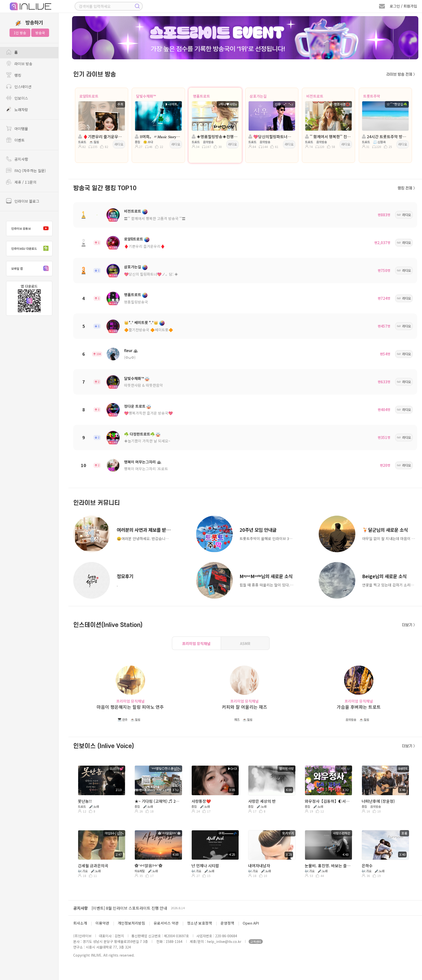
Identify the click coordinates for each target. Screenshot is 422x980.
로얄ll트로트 (88, 96)
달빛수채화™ (146, 96)
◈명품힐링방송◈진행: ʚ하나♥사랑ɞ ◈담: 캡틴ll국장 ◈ (217, 136)
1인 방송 (20, 32)
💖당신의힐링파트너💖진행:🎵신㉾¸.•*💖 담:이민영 (273, 136)
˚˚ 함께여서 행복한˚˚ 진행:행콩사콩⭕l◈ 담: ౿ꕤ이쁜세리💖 (330, 136)
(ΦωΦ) (130, 357)
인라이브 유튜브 (21, 228)
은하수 (367, 865)
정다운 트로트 (135, 406)
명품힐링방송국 (136, 301)
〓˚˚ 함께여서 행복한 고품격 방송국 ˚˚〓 (155, 218)
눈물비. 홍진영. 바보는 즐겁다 (328, 865)
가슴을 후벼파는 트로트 (359, 707)
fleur (128, 350)
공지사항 (80, 908)
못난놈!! (85, 801)
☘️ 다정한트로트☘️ (139, 434)
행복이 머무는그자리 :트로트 (146, 468)
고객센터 (255, 941)
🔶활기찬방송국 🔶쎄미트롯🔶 (148, 329)
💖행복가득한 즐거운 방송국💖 (148, 413)
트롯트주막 (371, 96)
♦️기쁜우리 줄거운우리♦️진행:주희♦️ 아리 (103, 136)
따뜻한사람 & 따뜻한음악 (143, 385)
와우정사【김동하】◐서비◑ (328, 801)
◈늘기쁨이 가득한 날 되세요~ (147, 440)
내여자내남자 (259, 865)
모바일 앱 (17, 268)
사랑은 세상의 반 (262, 801)
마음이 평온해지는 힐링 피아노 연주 (130, 707)
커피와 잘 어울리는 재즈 (244, 707)
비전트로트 (314, 96)
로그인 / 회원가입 (403, 6)
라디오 (119, 144)
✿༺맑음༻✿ (148, 865)
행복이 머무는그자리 (140, 461)
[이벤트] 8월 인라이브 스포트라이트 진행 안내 (129, 908)
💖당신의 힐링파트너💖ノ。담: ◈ (151, 274)
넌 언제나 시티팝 (205, 865)
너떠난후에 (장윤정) (378, 801)
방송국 (40, 32)
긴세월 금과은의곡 (93, 865)
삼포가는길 (258, 96)
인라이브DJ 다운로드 (24, 248)
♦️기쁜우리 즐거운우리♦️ (144, 246)
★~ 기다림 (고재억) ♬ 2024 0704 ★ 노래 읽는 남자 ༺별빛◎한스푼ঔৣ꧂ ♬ (158, 801)
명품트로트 (201, 96)
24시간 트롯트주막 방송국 (387, 136)
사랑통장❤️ (201, 801)
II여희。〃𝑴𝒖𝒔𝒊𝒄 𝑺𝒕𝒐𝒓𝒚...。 (160, 136)
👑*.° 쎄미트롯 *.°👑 (141, 322)
